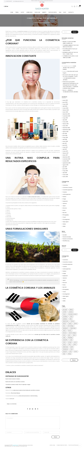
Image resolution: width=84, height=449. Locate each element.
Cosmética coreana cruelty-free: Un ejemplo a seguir (18, 384)
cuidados (65, 318)
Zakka (64, 226)
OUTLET (22, 12)
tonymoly (65, 351)
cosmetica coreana (72, 314)
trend (70, 351)
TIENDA (16, 12)
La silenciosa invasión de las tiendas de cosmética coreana (26, 390)
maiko (64, 337)
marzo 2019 (65, 121)
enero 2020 (65, 112)
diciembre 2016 (66, 157)
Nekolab (18, 446)
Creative (65, 192)
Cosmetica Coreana (39, 22)
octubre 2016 (66, 161)
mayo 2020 (65, 104)
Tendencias (65, 349)
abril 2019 (65, 120)
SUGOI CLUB (37, 12)
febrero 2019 (65, 123)
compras (71, 311)
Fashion (64, 196)
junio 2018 (65, 135)
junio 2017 (65, 145)
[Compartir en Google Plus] (32, 408)
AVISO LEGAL (52, 445)
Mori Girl (64, 212)
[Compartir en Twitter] (29, 408)
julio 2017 (65, 143)
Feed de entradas (67, 237)
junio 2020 (65, 102)
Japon (64, 205)
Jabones (65, 203)
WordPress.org (66, 240)
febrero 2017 (65, 153)
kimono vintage (72, 332)
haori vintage (70, 325)
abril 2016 (65, 172)
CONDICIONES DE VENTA (62, 445)
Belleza (71, 309)
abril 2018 (65, 139)
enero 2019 (65, 125)
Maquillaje (70, 337)
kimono (69, 330)
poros (75, 342)
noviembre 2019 (66, 116)
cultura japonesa (67, 194)
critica (71, 316)
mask (71, 339)
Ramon (64, 90)
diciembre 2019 (66, 114)
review (64, 344)
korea (64, 335)
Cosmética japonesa (67, 189)
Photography (66, 215)
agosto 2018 (65, 131)
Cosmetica (65, 185)
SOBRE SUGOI (29, 12)
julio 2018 (65, 133)
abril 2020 (65, 106)
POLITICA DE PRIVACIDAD (74, 445)
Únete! (43, 2)
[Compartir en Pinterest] (35, 408)
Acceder (65, 235)
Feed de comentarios (68, 238)
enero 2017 (65, 155)
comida (64, 311)
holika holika (73, 328)
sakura (74, 344)
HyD (26, 446)
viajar (64, 353)
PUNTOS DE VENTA (53, 12)
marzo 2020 (65, 108)
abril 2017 (65, 149)
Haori (64, 325)
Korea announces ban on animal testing (28, 396)
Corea (64, 314)
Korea (64, 210)
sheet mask (65, 346)
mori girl (70, 342)
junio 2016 (65, 168)
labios (74, 335)
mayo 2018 (65, 137)
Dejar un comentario (11, 404)
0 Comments (47, 22)
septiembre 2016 (66, 163)
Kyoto (69, 335)
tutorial (75, 351)
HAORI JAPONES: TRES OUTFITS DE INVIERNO (69, 67)
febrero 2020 (66, 110)
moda (64, 342)
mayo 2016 (65, 170)
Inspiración (65, 201)
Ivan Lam (12, 398)
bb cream (65, 309)
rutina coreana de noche (34, 196)
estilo (70, 318)
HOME (11, 12)
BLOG (65, 12)
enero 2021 (65, 100)
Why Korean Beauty (15, 393)
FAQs (60, 12)
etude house (65, 321)
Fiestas (70, 323)
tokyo (71, 349)
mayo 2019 (65, 118)
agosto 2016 (65, 165)
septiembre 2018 (66, 129)
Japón (64, 330)
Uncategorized (66, 219)
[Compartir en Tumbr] (37, 408)
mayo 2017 (65, 147)
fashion (64, 323)
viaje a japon (66, 221)
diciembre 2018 (66, 127)
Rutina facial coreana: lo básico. (13, 379)
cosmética (65, 316)
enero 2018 (65, 141)
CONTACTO (71, 12)
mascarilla (65, 339)
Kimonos (65, 208)
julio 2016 (65, 166)
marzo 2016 (65, 174)
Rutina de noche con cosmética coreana (15, 381)
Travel (64, 217)
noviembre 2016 (66, 159)
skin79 (71, 346)
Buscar (74, 360)
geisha (75, 323)
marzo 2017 (65, 151)
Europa (72, 321)
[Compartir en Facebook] (27, 408)
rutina (69, 344)
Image (64, 199)
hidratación (65, 328)
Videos (64, 224)
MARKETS (44, 12)
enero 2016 (65, 176)
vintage (69, 353)
